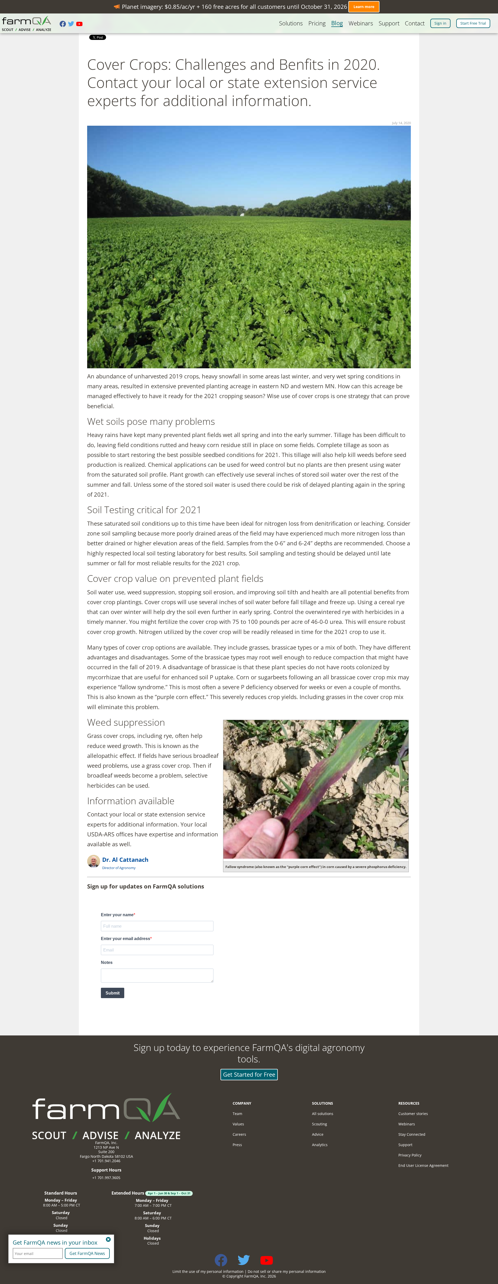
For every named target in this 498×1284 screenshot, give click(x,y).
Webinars (361, 23)
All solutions (322, 1113)
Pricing (317, 23)
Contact (415, 23)
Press (237, 1144)
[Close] (108, 1240)
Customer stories (413, 1113)
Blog (337, 23)
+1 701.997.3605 (106, 1177)
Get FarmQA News (87, 1253)
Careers (239, 1134)
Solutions (291, 23)
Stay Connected (411, 1134)
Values (238, 1123)
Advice (317, 1134)
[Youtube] (80, 24)
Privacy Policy (409, 1155)
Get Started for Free (249, 1074)
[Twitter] (72, 24)
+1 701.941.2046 (106, 1160)
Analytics (320, 1144)
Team (237, 1113)
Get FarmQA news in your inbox (55, 1242)
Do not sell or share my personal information (287, 1271)
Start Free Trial (473, 23)
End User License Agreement (423, 1165)
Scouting (319, 1123)
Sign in (440, 23)
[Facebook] (64, 24)
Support (389, 23)
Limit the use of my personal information (208, 1271)
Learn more (364, 6)
